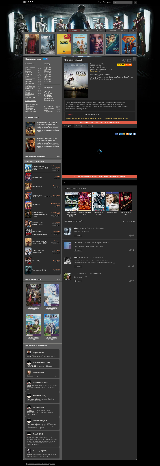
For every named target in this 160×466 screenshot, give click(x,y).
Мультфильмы (49, 108)
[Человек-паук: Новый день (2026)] (31, 44)
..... (75, 274)
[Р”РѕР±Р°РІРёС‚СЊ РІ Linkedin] (120, 134)
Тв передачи (48, 111)
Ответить (78, 235)
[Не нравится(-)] (127, 60)
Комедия (28, 80)
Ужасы (27, 92)
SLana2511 (30, 411)
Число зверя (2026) (40, 421)
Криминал (28, 81)
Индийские (47, 95)
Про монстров (31, 111)
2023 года (47, 78)
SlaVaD (29, 454)
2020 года (47, 72)
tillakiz (29, 386)
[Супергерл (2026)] (128, 44)
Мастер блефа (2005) (126, 213)
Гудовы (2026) (38, 353)
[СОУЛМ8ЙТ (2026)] (96, 44)
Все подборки (30, 97)
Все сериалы (48, 106)
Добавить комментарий (73, 221)
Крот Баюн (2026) (39, 395)
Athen (76, 257)
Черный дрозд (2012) (98, 213)
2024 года (47, 80)
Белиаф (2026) (38, 407)
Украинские (48, 96)
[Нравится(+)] (123, 60)
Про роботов (30, 109)
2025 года (47, 81)
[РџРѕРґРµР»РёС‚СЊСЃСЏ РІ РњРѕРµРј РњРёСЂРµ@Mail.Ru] (123, 134)
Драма (27, 76)
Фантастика (29, 94)
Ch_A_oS (30, 376)
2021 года (47, 74)
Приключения (30, 87)
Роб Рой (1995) (112, 212)
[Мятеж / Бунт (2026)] (48, 44)
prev (25, 44)
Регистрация (107, 2)
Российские (48, 93)
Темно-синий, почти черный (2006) (71, 214)
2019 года (47, 71)
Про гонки (29, 108)
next (135, 44)
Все (58, 156)
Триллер (28, 90)
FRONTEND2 (31, 366)
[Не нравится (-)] (133, 235)
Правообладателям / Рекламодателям (40, 464)
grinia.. (76, 228)
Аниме (46, 110)
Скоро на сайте (30, 101)
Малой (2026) (38, 434)
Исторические (30, 78)
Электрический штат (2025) (47, 122)
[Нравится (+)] (130, 235)
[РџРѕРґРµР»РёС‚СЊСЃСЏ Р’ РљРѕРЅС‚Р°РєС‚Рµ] (134, 134)
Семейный (29, 88)
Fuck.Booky (78, 243)
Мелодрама (29, 83)
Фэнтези (28, 95)
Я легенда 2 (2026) (40, 451)
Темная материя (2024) (41, 362)
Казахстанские (49, 100)
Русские (28, 85)
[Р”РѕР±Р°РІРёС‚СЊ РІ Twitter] (130, 134)
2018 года (47, 69)
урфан (29, 356)
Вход (99, 2)
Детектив (28, 74)
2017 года (47, 67)
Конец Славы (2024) (40, 382)
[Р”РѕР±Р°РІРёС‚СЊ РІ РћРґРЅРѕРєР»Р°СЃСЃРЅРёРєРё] (127, 134)
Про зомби (30, 106)
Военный (28, 72)
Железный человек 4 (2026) (47, 138)
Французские (48, 98)
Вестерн (28, 71)
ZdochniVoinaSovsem (34, 399)
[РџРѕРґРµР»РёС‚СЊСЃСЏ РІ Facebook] (116, 134)
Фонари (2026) (38, 372)
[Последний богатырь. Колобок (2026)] (80, 44)
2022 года (47, 76)
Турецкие (47, 91)
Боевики (28, 69)
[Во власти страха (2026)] (112, 44)
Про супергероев (32, 104)
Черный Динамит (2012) (85, 213)
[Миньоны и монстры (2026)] (64, 44)
